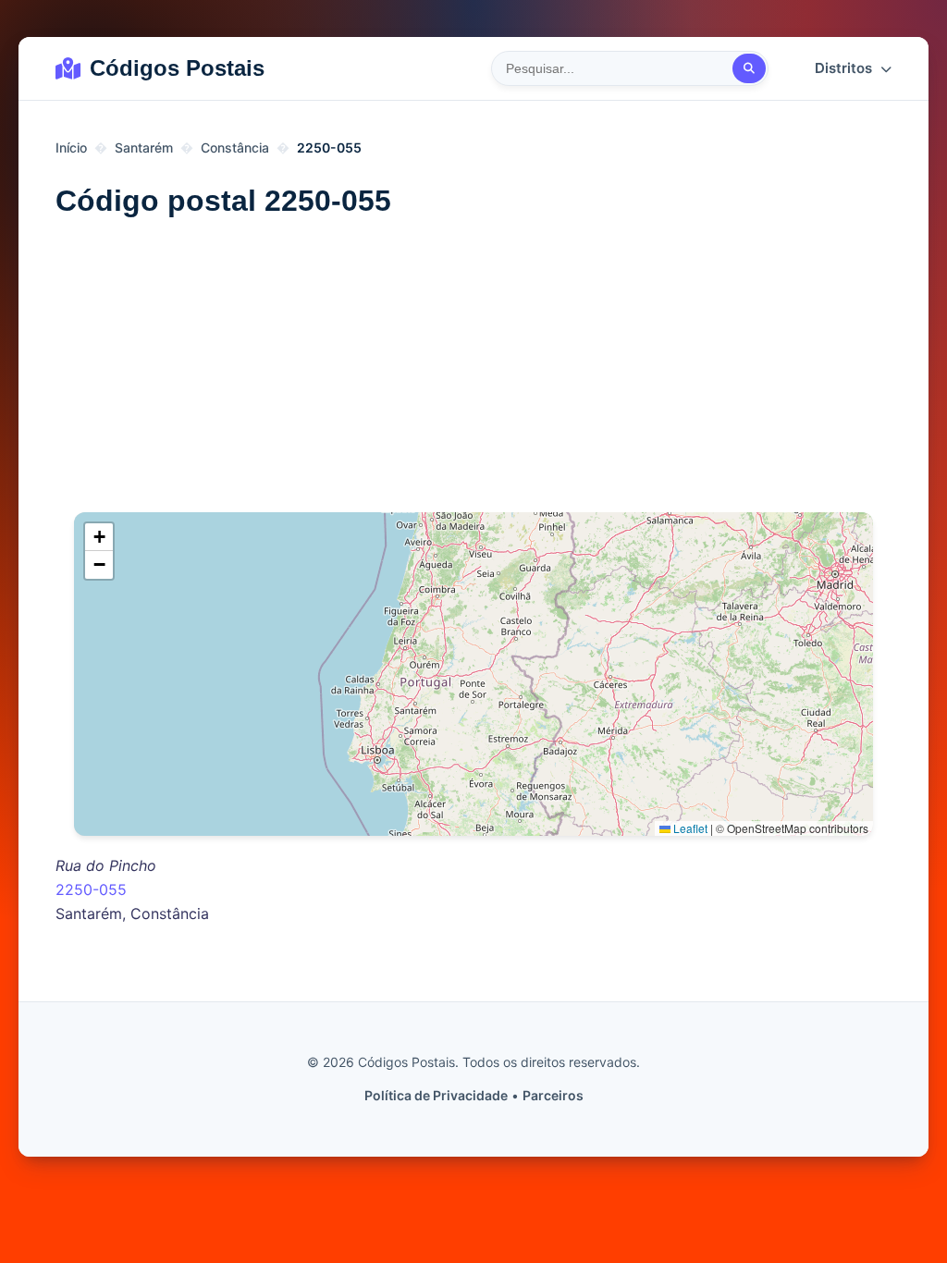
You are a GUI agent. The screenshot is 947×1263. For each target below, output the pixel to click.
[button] (99, 537)
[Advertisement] (473, 373)
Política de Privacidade (436, 1095)
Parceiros (553, 1095)
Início (71, 147)
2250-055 (91, 889)
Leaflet (688, 828)
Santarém (144, 147)
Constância (235, 147)
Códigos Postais (177, 67)
